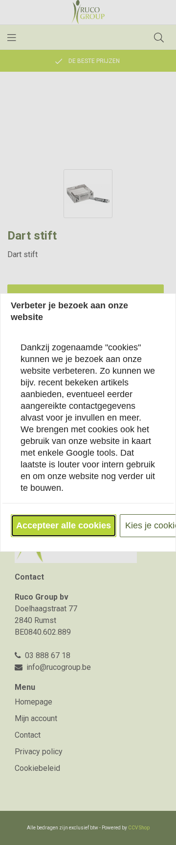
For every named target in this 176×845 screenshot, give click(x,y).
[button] (63, 525)
